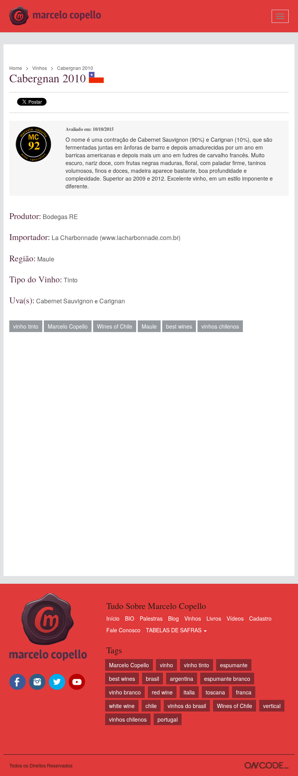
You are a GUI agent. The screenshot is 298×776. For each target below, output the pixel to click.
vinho (166, 665)
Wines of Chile (114, 326)
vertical (272, 706)
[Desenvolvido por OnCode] (266, 765)
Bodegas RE (60, 216)
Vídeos (235, 618)
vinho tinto (25, 326)
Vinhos (39, 67)
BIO (129, 618)
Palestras (151, 618)
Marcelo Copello (68, 326)
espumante (234, 665)
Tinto (71, 279)
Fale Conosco (123, 630)
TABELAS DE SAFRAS (174, 630)
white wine (122, 706)
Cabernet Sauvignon (64, 300)
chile (151, 706)
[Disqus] (149, 450)
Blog (173, 618)
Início (113, 618)
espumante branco (227, 678)
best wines (179, 326)
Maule (45, 258)
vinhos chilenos (220, 326)
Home (15, 67)
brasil (152, 678)
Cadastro (260, 618)
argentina (181, 678)
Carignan (112, 300)
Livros (213, 618)
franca (243, 692)
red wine (162, 692)
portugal (168, 719)
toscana (215, 692)
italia (189, 692)
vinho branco (125, 692)
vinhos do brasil (187, 706)
